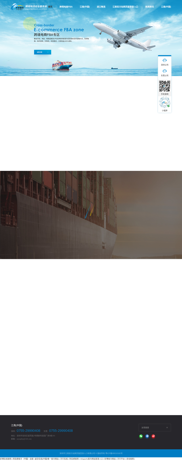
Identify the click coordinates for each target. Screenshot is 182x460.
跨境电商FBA (66, 7)
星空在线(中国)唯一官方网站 (47, 459)
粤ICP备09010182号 (114, 453)
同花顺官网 (74, 459)
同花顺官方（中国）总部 (23, 459)
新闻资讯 (149, 7)
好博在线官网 (5, 459)
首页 (50, 7)
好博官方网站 (110, 459)
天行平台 (121, 459)
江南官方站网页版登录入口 (125, 7)
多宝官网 (130, 459)
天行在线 (64, 459)
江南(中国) (85, 7)
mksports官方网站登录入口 (91, 459)
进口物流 (101, 7)
